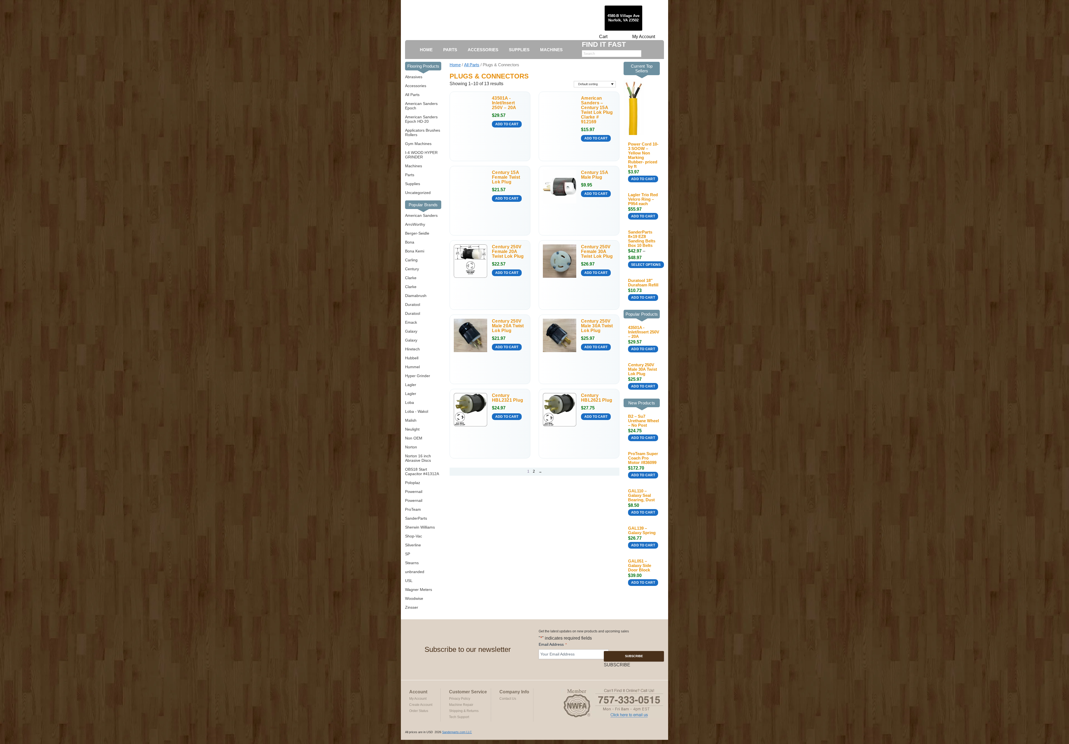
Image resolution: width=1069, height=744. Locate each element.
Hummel (412, 367)
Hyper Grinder (417, 376)
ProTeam (413, 509)
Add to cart (506, 124)
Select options (646, 265)
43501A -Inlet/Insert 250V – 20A (504, 103)
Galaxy (411, 331)
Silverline (413, 545)
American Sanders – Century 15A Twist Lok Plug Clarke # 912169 (597, 110)
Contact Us (507, 698)
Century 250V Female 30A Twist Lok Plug (597, 251)
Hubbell (411, 358)
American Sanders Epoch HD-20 (421, 119)
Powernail (413, 491)
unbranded (414, 571)
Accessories (415, 86)
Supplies (412, 183)
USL (409, 580)
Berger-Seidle (417, 233)
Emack (411, 322)
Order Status (418, 711)
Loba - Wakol (416, 411)
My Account (643, 36)
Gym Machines (418, 143)
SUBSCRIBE (634, 656)
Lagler (410, 384)
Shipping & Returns (464, 711)
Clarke (410, 278)
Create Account (420, 704)
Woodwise (414, 598)
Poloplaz (412, 482)
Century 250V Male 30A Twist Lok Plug (597, 326)
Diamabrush (415, 295)
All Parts (412, 94)
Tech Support (459, 717)
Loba (409, 402)
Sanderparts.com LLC (457, 732)
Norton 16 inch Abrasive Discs (418, 458)
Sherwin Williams (420, 527)
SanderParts (416, 518)
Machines (413, 166)
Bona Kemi (414, 251)
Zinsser (411, 607)
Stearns (412, 563)
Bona (409, 242)
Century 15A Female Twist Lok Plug (506, 177)
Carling (411, 260)
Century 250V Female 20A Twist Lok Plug (508, 251)
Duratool (412, 304)
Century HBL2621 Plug (596, 397)
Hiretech (412, 349)
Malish (410, 420)
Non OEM (413, 438)
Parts (409, 175)
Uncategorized (418, 192)
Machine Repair (461, 704)
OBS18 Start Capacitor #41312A (422, 471)
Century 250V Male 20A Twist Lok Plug (508, 326)
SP (407, 554)
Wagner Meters (418, 589)
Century (412, 269)
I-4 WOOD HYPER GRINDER (421, 154)
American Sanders (421, 215)
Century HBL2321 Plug (507, 397)
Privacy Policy (459, 698)
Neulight (412, 429)
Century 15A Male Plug (594, 175)
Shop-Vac (413, 536)
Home (455, 65)
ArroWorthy (415, 224)
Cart (603, 36)
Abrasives (413, 77)
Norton (411, 447)
